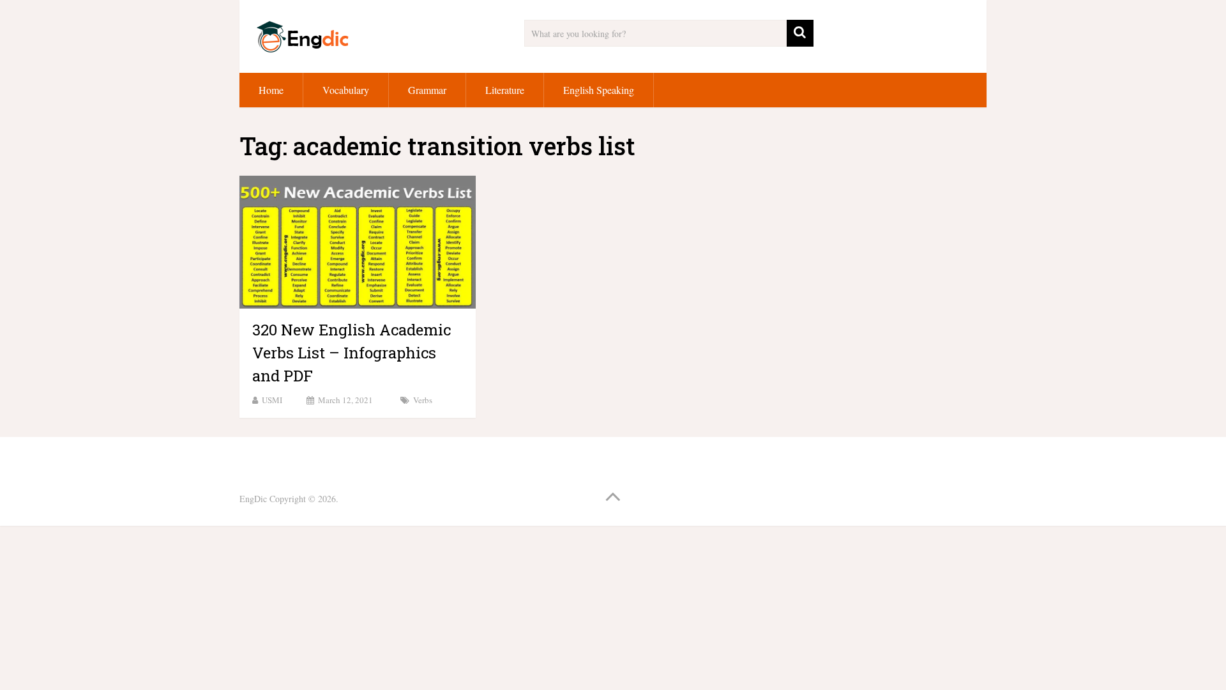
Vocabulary (345, 89)
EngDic (253, 499)
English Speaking (598, 89)
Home (271, 89)
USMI (272, 400)
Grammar (427, 89)
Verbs (422, 400)
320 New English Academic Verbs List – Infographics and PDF (351, 352)
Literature (504, 89)
